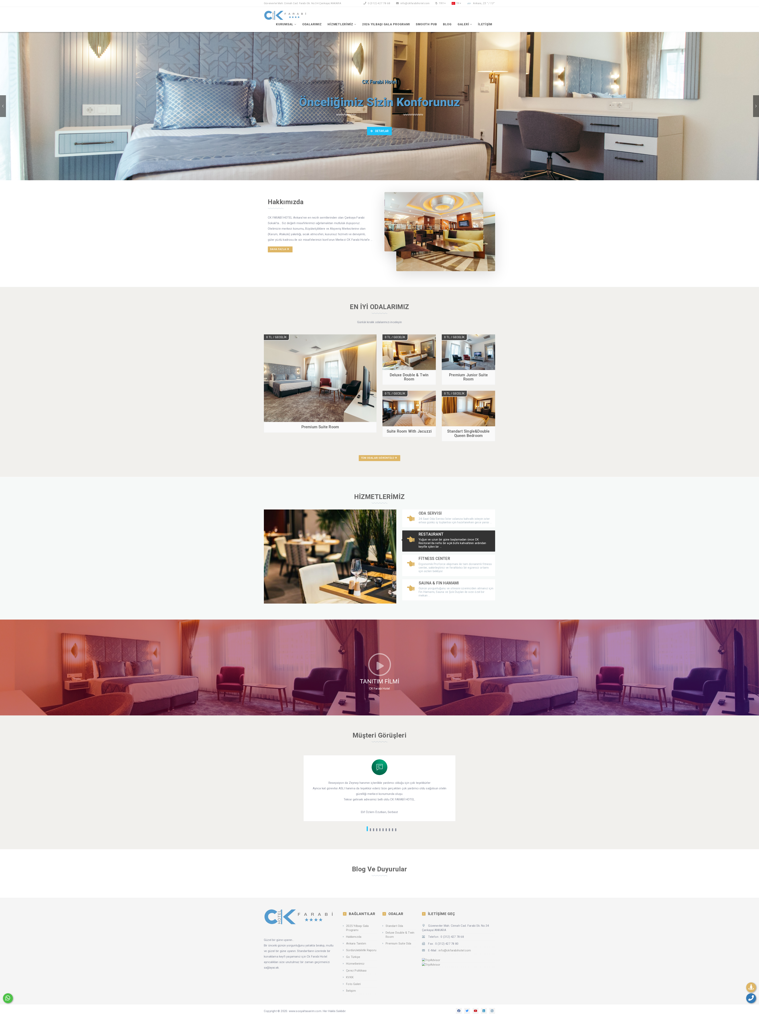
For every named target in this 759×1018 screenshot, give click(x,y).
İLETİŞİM (485, 24)
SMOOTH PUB (426, 24)
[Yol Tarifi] (751, 987)
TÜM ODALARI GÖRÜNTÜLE (378, 458)
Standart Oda (394, 926)
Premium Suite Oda (398, 943)
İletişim (351, 991)
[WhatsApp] (8, 998)
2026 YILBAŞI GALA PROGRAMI (386, 24)
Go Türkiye (353, 957)
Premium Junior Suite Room (468, 377)
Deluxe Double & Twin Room (409, 377)
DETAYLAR (382, 131)
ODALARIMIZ (312, 24)
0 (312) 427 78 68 (378, 3)
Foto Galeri (353, 984)
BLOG (447, 24)
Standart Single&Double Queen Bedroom (468, 433)
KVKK (350, 977)
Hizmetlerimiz (355, 963)
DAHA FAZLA (278, 249)
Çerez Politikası (356, 970)
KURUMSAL (284, 24)
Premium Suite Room (320, 427)
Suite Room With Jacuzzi (409, 431)
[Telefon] (751, 998)
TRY (441, 3)
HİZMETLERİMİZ (340, 24)
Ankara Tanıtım (356, 943)
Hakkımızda (353, 937)
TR (457, 3)
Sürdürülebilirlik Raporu (361, 950)
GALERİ (463, 24)
